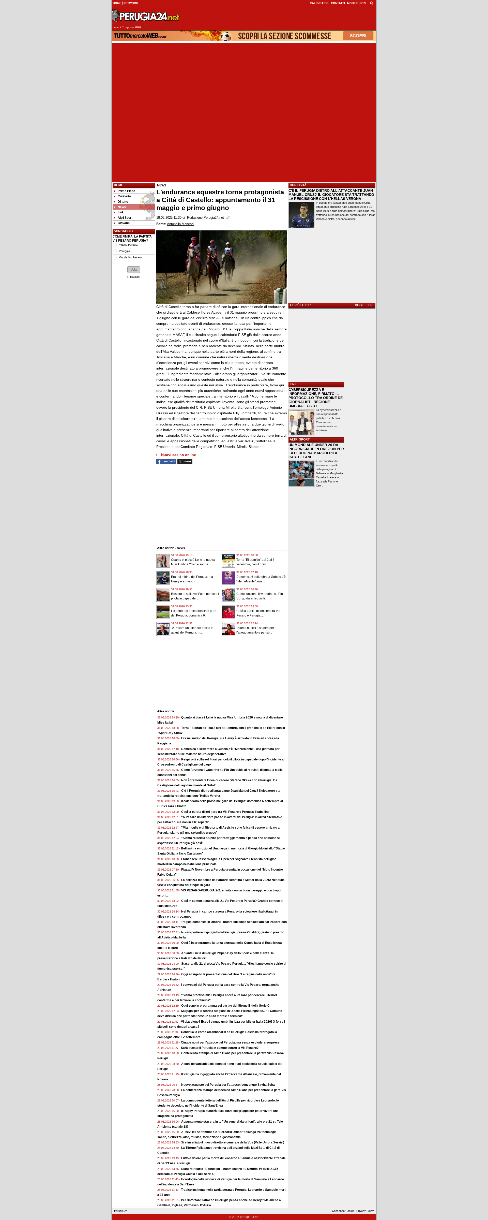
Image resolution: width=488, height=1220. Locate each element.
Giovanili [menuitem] (124, 223)
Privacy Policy (365, 1210)
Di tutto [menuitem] (123, 201)
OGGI (358, 305)
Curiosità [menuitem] (124, 196)
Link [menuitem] (121, 212)
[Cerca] (371, 2)
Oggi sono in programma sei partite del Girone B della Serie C (225, 1005)
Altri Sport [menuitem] (125, 217)
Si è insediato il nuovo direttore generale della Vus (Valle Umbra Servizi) (232, 1142)
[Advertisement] (244, 78)
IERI (370, 305)
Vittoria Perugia (128, 244)
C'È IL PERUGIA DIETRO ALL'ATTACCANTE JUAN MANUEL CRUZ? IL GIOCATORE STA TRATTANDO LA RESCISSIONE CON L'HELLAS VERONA (331, 194)
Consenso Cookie (343, 1210)
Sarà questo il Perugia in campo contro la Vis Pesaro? (219, 1048)
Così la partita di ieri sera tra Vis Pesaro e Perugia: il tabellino (225, 812)
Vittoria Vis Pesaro (130, 257)
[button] (133, 269)
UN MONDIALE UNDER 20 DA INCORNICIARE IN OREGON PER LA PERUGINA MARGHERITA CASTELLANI (316, 451)
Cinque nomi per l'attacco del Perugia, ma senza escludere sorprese (230, 1042)
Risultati (134, 276)
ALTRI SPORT (300, 439)
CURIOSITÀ (298, 185)
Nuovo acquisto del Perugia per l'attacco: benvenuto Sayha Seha (228, 1084)
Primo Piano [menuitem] (126, 191)
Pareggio (124, 251)
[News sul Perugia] (146, 16)
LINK (293, 384)
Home (118, 185)
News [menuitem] (122, 207)
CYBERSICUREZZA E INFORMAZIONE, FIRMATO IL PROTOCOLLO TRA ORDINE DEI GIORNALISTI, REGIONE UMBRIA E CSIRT (316, 398)
